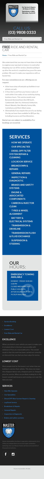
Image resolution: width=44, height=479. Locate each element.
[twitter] (13, 454)
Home (4, 55)
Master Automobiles (20, 468)
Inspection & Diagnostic (13, 414)
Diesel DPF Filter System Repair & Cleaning (20, 154)
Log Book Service (21, 161)
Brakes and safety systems (14, 418)
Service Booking (10, 322)
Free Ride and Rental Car (13, 333)
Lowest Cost (9, 329)
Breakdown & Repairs (12, 406)
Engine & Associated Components (17, 195)
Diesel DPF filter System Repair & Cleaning (19, 399)
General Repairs (20, 173)
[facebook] (5, 454)
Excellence (8, 325)
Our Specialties (20, 146)
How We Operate (21, 142)
